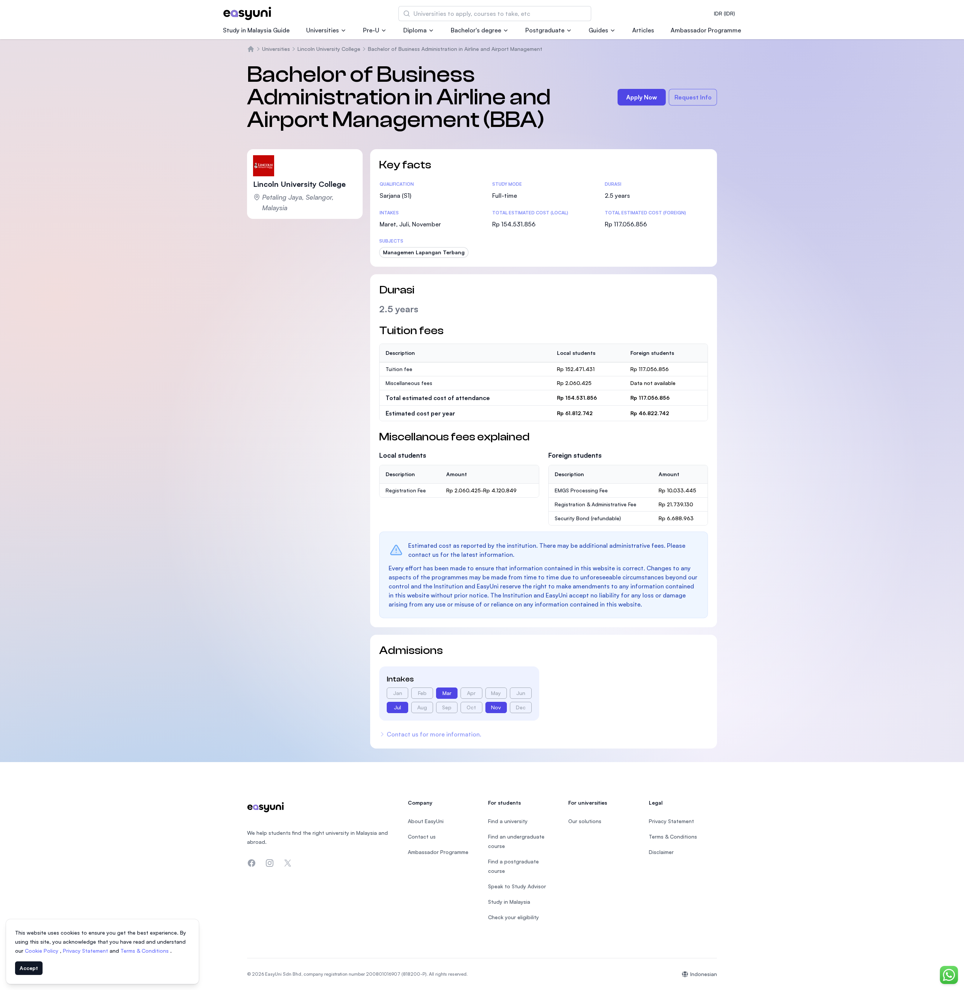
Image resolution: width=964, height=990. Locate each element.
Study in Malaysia (509, 901)
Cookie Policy (42, 950)
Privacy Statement (86, 950)
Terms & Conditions (145, 950)
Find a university (508, 821)
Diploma (415, 30)
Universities (322, 30)
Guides (598, 30)
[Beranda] (251, 49)
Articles (643, 30)
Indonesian (703, 974)
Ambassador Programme (706, 30)
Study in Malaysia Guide (256, 30)
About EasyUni (426, 821)
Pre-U (371, 30)
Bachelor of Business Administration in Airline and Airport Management (455, 49)
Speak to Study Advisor (517, 886)
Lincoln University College (328, 49)
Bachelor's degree (476, 30)
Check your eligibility (513, 917)
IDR (724, 13)
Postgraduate (544, 30)
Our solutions (584, 821)
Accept (29, 968)
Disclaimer (661, 852)
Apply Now (641, 97)
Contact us (422, 836)
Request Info (693, 97)
